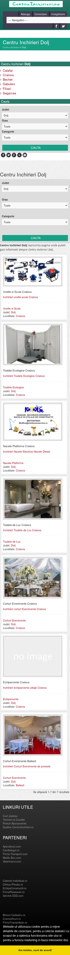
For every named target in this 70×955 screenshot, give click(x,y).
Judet (5, 109)
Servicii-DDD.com (13, 896)
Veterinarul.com (12, 861)
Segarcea (9, 93)
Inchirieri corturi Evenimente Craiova (24, 609)
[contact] (25, 155)
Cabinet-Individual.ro (15, 881)
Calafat (7, 70)
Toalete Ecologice (13, 387)
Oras (5, 120)
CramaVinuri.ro (12, 919)
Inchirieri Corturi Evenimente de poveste (26, 766)
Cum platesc (10, 816)
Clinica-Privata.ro (13, 884)
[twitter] (8, 155)
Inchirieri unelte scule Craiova (20, 297)
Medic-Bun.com (12, 858)
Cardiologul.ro (11, 850)
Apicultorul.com (12, 846)
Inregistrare (58, 14)
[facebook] (3, 155)
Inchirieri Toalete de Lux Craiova (22, 530)
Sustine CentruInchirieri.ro (18, 827)
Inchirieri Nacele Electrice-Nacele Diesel (26, 451)
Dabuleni (8, 83)
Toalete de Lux (12, 541)
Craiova (8, 74)
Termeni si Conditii (14, 819)
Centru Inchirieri (11, 47)
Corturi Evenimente (14, 620)
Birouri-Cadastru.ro (14, 915)
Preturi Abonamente (15, 823)
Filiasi (6, 88)
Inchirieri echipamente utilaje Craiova (25, 687)
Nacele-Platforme (13, 463)
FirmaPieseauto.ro (14, 892)
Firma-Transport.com (15, 854)
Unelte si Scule (12, 308)
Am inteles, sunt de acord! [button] (35, 950)
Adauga (25, 14)
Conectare (41, 14)
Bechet (7, 79)
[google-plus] (14, 155)
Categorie (8, 131)
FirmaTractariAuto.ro (15, 922)
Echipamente (10, 699)
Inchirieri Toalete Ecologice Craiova (24, 376)
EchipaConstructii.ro (15, 888)
